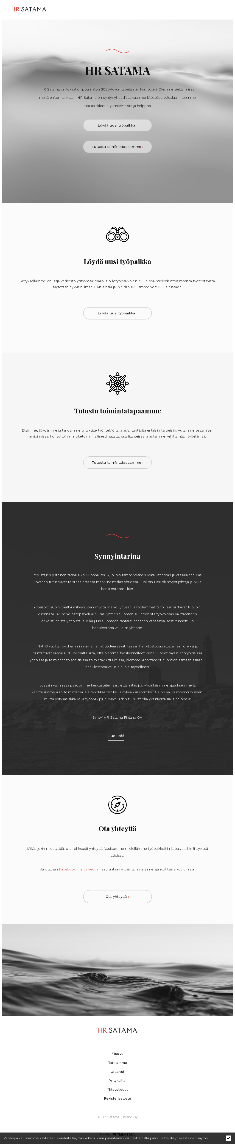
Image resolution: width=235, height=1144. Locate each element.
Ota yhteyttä (117, 896)
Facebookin (68, 869)
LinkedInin (92, 869)
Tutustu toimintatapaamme (117, 146)
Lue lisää (116, 736)
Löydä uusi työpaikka (117, 125)
